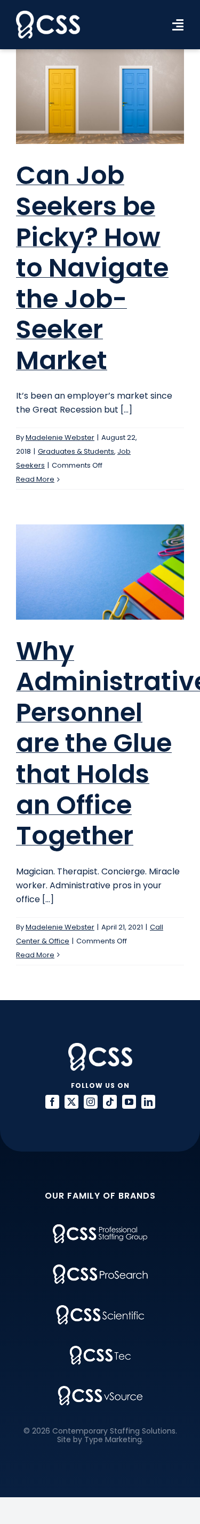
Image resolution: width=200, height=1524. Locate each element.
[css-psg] (100, 1228)
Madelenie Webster (60, 437)
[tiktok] (110, 1102)
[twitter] (71, 1102)
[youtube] (129, 1102)
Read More (35, 479)
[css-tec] (100, 1350)
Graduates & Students (76, 451)
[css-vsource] (100, 1390)
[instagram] (91, 1102)
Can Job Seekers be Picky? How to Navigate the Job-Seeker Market (92, 267)
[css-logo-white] (48, 15)
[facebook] (52, 1102)
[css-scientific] (100, 1309)
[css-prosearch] (100, 1268)
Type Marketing (113, 1439)
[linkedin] (148, 1102)
